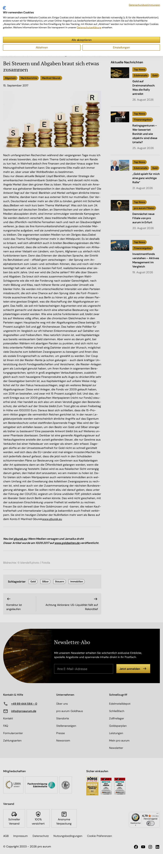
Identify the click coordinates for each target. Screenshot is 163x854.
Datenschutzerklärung (89, 27)
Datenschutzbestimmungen (144, 5)
